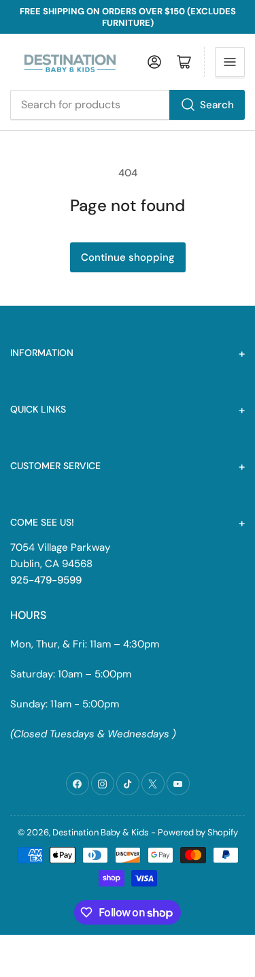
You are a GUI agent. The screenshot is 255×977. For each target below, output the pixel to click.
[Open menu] (230, 62)
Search (217, 105)
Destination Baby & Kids (100, 832)
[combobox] (127, 105)
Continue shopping (128, 257)
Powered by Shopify (198, 832)
